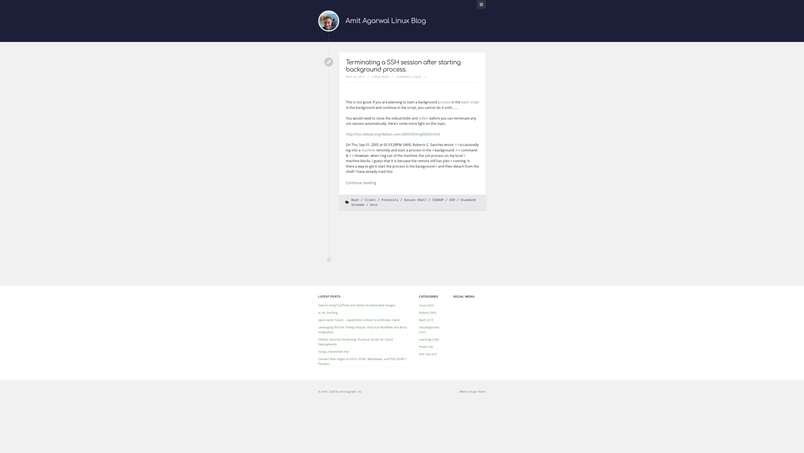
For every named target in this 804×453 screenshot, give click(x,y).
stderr (424, 118)
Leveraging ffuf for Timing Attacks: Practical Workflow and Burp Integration (362, 329)
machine (368, 150)
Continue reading (361, 182)
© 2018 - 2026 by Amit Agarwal (337, 391)
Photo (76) (426, 347)
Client (370, 200)
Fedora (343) (427, 313)
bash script (470, 102)
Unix (374, 205)
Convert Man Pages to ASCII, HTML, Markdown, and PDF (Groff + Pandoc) (362, 361)
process (444, 102)
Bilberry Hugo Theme (472, 391)
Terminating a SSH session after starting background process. (403, 66)
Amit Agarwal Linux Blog (385, 21)
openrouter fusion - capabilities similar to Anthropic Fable (359, 320)
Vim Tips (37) (428, 354)
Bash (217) (426, 320)
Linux (416, 77)
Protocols (389, 200)
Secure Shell (415, 200)
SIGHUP (438, 200)
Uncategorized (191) (429, 329)
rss (359, 391)
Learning (403, 77)
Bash (355, 200)
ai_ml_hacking (328, 313)
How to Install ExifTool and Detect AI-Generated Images (357, 305)
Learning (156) (429, 339)
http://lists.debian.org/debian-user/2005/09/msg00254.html (393, 134)
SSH (452, 200)
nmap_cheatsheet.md (333, 352)
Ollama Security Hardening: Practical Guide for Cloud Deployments (355, 341)
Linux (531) (426, 305)
